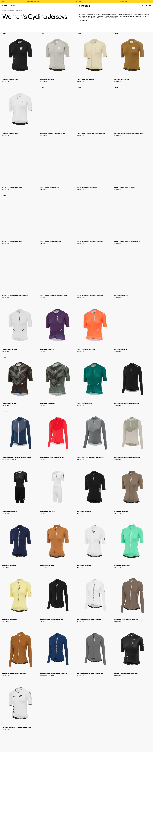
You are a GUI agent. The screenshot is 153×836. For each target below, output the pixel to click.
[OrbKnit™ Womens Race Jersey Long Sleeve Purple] (20, 271)
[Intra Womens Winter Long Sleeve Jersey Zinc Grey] (95, 649)
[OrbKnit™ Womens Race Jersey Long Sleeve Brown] (95, 271)
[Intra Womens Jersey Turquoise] (132, 541)
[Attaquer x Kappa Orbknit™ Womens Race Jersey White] (20, 703)
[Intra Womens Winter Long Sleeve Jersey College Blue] (58, 649)
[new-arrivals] (36, 1)
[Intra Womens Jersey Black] (95, 487)
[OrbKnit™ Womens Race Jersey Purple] (95, 163)
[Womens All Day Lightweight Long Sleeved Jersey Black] (95, 109)
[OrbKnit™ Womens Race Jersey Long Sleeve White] (132, 217)
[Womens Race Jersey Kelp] (132, 325)
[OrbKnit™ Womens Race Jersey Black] (20, 163)
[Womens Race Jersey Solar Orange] (95, 325)
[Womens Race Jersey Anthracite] (58, 379)
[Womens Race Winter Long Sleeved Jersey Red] (58, 433)
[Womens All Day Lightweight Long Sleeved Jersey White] (132, 109)
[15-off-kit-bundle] (124, 1)
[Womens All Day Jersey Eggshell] (95, 54)
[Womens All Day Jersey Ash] (58, 54)
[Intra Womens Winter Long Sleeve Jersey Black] (58, 595)
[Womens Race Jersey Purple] (58, 325)
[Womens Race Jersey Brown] (20, 379)
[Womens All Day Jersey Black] (20, 54)
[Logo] (84, 6)
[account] (146, 5)
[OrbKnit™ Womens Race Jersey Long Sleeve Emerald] (58, 271)
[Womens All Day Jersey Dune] (132, 54)
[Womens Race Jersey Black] (132, 271)
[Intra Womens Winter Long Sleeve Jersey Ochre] (20, 649)
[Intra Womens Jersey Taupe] (132, 487)
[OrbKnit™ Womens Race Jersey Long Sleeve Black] (95, 217)
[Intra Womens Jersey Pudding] (20, 595)
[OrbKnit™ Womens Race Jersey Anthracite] (58, 217)
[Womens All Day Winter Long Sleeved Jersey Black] (58, 109)
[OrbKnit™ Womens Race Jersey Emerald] (132, 163)
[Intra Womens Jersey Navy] (20, 541)
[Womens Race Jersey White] (20, 325)
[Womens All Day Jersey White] (20, 109)
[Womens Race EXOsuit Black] (20, 487)
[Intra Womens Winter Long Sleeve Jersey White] (95, 595)
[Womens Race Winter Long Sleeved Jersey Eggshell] (132, 433)
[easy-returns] (79, 1)
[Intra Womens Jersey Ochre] (58, 541)
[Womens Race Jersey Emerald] (95, 379)
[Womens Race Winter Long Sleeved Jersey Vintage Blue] (20, 433)
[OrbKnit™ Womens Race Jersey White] (20, 217)
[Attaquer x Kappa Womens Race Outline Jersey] (132, 649)
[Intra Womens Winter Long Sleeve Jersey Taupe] (132, 595)
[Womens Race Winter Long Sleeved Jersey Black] (132, 379)
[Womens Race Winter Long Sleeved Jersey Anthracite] (95, 433)
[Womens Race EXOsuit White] (58, 487)
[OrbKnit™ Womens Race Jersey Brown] (58, 163)
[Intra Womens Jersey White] (95, 541)
